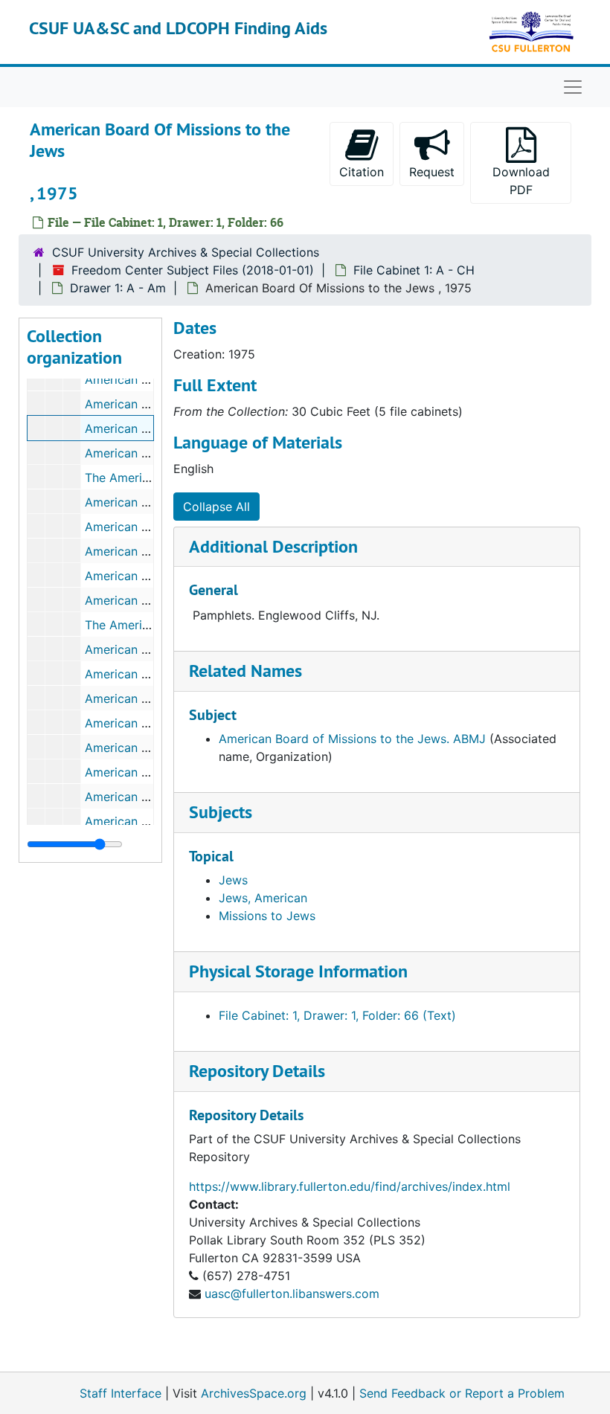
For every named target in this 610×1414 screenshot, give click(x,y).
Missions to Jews (267, 915)
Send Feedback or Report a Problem (462, 1393)
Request (432, 171)
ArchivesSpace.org (253, 1393)
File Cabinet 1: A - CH (414, 270)
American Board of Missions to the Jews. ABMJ (352, 738)
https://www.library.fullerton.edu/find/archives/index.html (349, 1186)
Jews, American (263, 897)
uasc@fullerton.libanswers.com (292, 1293)
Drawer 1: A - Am (118, 287)
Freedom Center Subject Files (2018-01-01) (192, 270)
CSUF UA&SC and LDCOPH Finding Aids (178, 27)
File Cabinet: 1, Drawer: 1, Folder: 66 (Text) (337, 1015)
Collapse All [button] (216, 506)
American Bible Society (150, 403)
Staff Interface (120, 1393)
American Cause (130, 453)
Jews (233, 879)
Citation (361, 171)
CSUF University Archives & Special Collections (185, 252)
